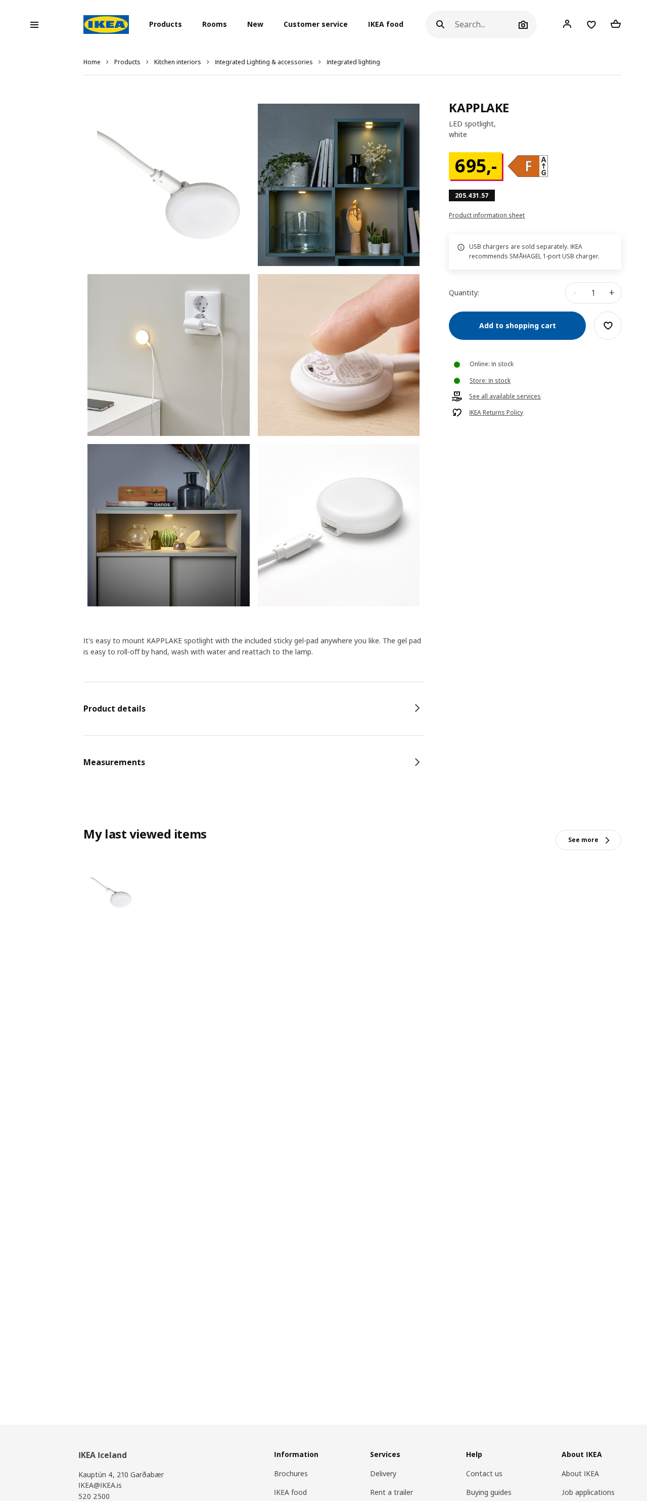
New (255, 24)
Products (127, 62)
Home (92, 62)
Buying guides (489, 1492)
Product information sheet (487, 215)
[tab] (253, 708)
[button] (168, 24)
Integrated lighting (353, 62)
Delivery (383, 1473)
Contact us (484, 1473)
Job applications (588, 1492)
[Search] (440, 24)
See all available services (505, 396)
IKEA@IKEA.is (100, 1485)
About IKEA (580, 1473)
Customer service (316, 24)
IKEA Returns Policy (496, 413)
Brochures (291, 1473)
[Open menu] (34, 25)
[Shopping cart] (616, 24)
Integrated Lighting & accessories (264, 62)
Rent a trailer (391, 1492)
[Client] (567, 24)
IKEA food (385, 24)
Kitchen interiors (177, 62)
